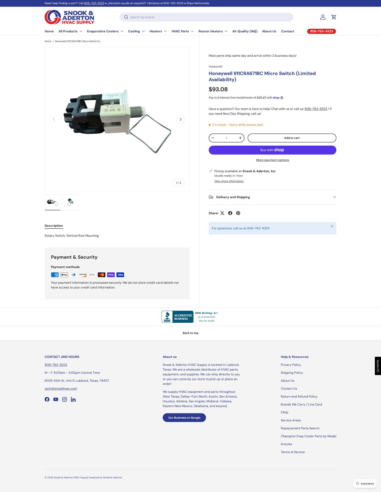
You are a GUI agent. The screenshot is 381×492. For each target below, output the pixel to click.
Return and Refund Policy (299, 396)
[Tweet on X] (222, 213)
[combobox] (206, 17)
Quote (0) (378, 366)
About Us (269, 31)
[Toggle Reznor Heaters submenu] (226, 31)
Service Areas (291, 420)
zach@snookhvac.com (61, 388)
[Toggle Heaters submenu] (165, 31)
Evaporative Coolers (103, 31)
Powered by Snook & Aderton (105, 477)
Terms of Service (293, 452)
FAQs (284, 412)
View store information (229, 181)
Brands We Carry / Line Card (301, 404)
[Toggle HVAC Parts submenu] (192, 31)
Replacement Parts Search (300, 428)
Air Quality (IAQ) (244, 31)
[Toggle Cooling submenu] (143, 31)
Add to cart (292, 137)
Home (49, 31)
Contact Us (289, 388)
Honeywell (215, 66)
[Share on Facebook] (230, 213)
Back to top (190, 333)
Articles (286, 444)
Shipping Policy (292, 373)
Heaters (156, 31)
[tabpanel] (117, 235)
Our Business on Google (184, 417)
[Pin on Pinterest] (238, 213)
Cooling (134, 31)
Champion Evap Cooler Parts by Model (308, 436)
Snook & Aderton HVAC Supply (71, 477)
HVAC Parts (180, 31)
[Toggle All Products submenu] (80, 31)
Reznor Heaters (211, 31)
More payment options (272, 160)
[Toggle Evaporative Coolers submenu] (121, 31)
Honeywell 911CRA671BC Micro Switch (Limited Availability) (79, 41)
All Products (68, 31)
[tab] (54, 225)
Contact (287, 31)
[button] (334, 17)
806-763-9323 (94, 3)
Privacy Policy (291, 365)
